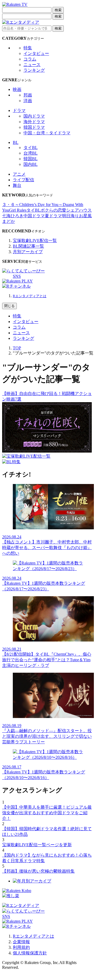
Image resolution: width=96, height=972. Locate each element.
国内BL (30, 164)
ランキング (34, 70)
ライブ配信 (23, 180)
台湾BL (30, 153)
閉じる (9, 306)
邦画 (27, 95)
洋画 (27, 100)
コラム (29, 59)
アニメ (19, 174)
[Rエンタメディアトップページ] (20, 905)
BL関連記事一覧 (28, 246)
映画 (17, 89)
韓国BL (30, 158)
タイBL (30, 147)
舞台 (17, 185)
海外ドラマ (34, 121)
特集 (27, 48)
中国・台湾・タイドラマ (46, 133)
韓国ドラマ (34, 127)
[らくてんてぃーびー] (23, 271)
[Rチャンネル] (16, 286)
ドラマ (19, 110)
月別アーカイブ (28, 251)
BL (15, 142)
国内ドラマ (34, 116)
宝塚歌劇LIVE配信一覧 (35, 240)
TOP (17, 348)
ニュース (32, 64)
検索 (58, 10)
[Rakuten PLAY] (17, 281)
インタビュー (36, 53)
